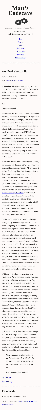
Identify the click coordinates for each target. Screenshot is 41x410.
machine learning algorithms (12, 192)
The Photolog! (20, 57)
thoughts (14, 80)
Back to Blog (7, 381)
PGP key (20, 54)
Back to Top (6, 377)
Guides (20, 45)
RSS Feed (20, 48)
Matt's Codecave (20, 10)
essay (9, 80)
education (20, 80)
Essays (20, 42)
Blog (20, 39)
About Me (20, 51)
